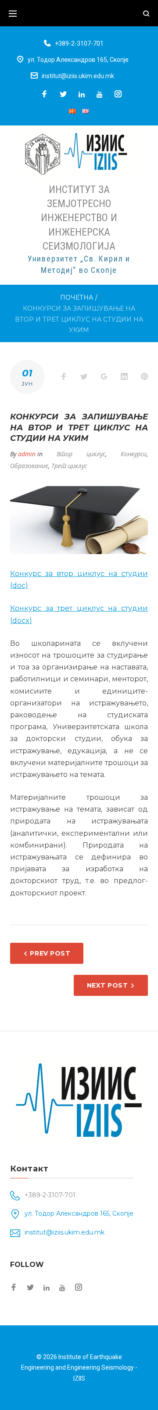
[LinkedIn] (82, 94)
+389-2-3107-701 (79, 43)
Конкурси (134, 454)
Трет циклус (69, 466)
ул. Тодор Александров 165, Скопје (78, 59)
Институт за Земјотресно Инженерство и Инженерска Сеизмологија (79, 217)
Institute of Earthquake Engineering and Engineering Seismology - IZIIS (79, 1367)
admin (27, 454)
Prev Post (50, 953)
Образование (29, 466)
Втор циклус (81, 454)
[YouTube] (100, 94)
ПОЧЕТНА (76, 297)
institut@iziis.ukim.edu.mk (78, 75)
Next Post (107, 985)
